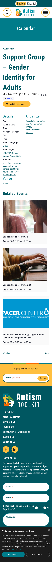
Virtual (5, 145)
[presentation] (25, 216)
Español (31, 3)
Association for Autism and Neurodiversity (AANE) (35, 124)
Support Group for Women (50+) (18, 284)
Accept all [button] (13, 554)
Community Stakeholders (16, 432)
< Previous (6, 353)
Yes (39, 508)
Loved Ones (8, 427)
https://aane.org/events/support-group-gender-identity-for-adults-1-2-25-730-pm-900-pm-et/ (12, 169)
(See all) (10, 98)
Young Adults (15, 155)
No (47, 508)
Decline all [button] (38, 554)
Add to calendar (17, 104)
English (21, 3)
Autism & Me (9, 422)
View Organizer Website (33, 131)
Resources (8, 437)
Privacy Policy (15, 549)
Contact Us (9, 442)
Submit (43, 378)
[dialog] (26, 544)
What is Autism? (11, 417)
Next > (47, 353)
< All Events (8, 48)
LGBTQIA (7, 153)
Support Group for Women (15, 236)
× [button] (49, 530)
